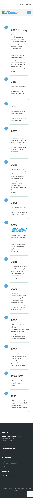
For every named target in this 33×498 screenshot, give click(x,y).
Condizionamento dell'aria (9, 463)
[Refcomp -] (10, 13)
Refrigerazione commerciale (10, 461)
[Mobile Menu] (29, 12)
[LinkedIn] (13, 475)
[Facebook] (3, 475)
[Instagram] (9, 475)
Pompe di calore (6, 466)
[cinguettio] (6, 475)
